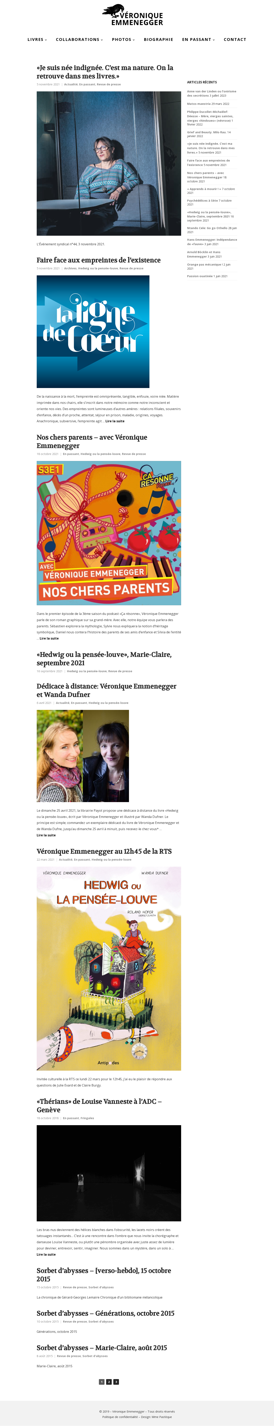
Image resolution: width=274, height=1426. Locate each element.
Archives (70, 268)
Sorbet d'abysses (101, 1287)
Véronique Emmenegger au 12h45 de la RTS (104, 851)
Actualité (71, 84)
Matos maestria (199, 104)
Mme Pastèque (162, 1417)
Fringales (87, 1118)
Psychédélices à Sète (202, 200)
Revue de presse (109, 84)
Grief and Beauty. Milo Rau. (206, 132)
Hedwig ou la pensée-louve (98, 268)
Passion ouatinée (200, 276)
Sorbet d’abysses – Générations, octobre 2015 (106, 1313)
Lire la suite (115, 421)
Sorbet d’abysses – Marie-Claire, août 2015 (102, 1348)
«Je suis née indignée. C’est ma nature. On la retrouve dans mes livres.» (105, 72)
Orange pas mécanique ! (205, 264)
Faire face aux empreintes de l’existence (99, 260)
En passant (87, 84)
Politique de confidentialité (120, 1417)
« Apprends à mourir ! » (204, 189)
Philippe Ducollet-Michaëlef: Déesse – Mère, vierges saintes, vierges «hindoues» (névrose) (210, 116)
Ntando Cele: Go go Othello (207, 228)
